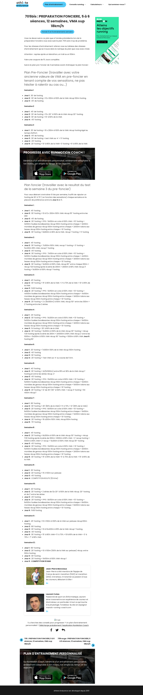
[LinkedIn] (48, 583)
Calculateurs (96, 4)
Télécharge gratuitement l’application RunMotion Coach (64, 625)
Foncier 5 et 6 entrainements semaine (57, 32)
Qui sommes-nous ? (116, 4)
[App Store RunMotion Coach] (43, 175)
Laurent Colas (52, 594)
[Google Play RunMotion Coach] (72, 175)
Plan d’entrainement (54, 4)
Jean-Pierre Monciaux (56, 569)
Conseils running (76, 4)
